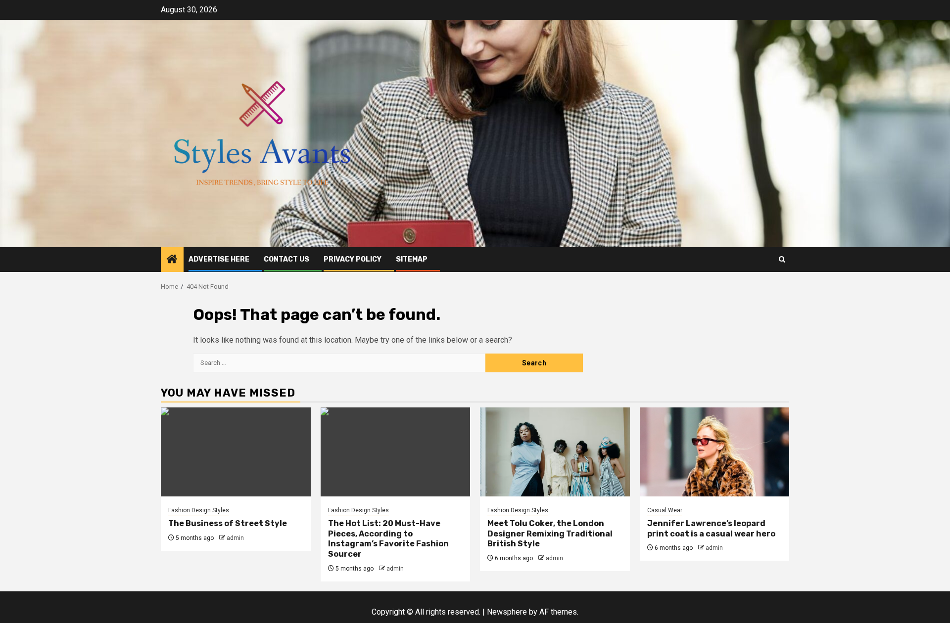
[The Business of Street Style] (236, 451)
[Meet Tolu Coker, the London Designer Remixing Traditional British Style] (555, 451)
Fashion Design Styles (198, 510)
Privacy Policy (352, 259)
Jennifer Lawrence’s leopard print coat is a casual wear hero (711, 528)
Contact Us (286, 259)
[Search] (782, 259)
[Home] (172, 260)
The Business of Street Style (227, 523)
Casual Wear (664, 510)
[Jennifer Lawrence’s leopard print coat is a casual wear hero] (715, 451)
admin (235, 537)
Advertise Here (219, 259)
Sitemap (412, 259)
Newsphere (507, 612)
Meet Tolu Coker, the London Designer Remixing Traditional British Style (550, 534)
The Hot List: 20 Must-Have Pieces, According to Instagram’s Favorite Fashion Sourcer (388, 539)
